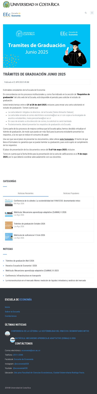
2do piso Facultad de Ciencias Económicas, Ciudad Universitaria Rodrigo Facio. (49, 372)
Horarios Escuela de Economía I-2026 (21, 265)
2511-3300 (18, 355)
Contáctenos (11, 316)
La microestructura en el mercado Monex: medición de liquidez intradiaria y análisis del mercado (46, 280)
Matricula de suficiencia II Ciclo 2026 (29, 235)
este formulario (67, 139)
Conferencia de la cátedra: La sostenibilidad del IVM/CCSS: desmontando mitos (47, 200)
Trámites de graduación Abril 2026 (20, 260)
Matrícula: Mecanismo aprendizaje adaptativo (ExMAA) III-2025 (32, 270)
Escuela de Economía (23, 359)
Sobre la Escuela (12, 311)
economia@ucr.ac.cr (30, 350)
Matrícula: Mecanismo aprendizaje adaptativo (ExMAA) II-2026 (40, 212)
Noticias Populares (71, 193)
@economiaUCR (21, 364)
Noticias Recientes (25, 193)
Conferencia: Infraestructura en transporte (23, 275)
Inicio (7, 307)
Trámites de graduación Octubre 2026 (29, 223)
